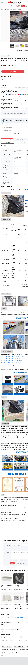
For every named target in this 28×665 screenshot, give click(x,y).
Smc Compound (5, 652)
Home (2, 9)
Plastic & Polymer (13, 9)
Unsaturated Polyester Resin (7, 620)
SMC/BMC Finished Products (7, 622)
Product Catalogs (19, 617)
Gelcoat (14, 620)
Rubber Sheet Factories (7, 646)
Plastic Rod (24, 637)
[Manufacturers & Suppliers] (14, 2)
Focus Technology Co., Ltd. (16, 659)
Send (12, 563)
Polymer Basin (16, 622)
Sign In (3, 133)
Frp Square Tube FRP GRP (7, 640)
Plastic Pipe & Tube (16, 637)
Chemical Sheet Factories (19, 646)
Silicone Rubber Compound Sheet (18, 652)
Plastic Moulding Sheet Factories (8, 649)
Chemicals (7, 9)
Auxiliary (3, 624)
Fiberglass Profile (5, 637)
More (2, 655)
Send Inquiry (13, 71)
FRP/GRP (19, 9)
